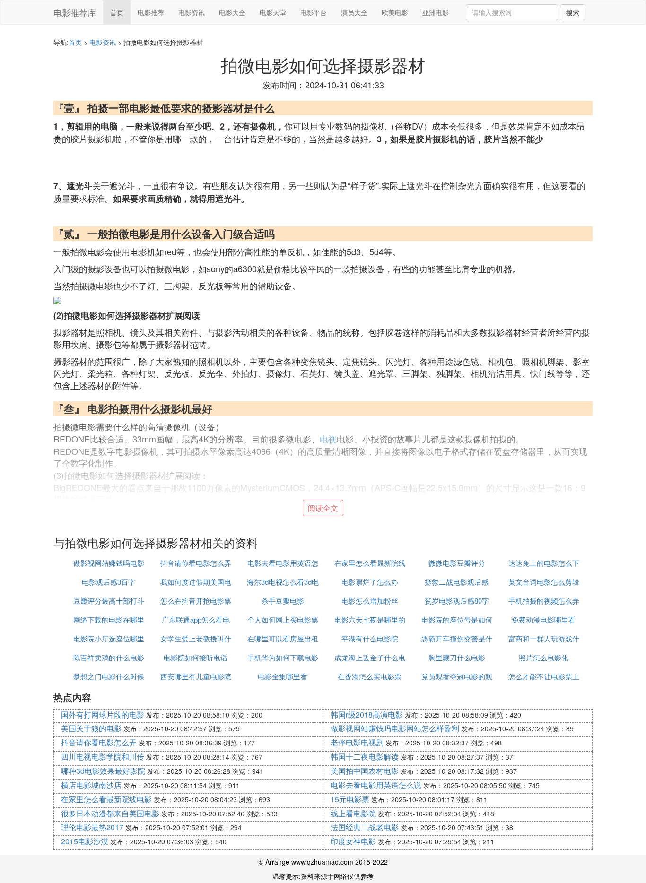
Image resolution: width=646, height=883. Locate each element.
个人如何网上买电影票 (282, 619)
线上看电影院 (353, 813)
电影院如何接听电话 (195, 657)
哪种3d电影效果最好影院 (103, 770)
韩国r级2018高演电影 (367, 714)
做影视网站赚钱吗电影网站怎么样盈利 (395, 728)
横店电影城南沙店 (91, 784)
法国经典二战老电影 (365, 827)
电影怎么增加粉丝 (369, 601)
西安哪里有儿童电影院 (195, 676)
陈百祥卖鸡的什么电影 (108, 657)
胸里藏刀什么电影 (456, 657)
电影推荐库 (74, 12)
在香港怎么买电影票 (370, 676)
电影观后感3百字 (108, 582)
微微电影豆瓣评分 (456, 563)
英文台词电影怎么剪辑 (543, 582)
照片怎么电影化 (543, 657)
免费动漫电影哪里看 (544, 619)
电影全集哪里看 (282, 676)
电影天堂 (273, 12)
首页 (116, 12)
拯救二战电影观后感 (457, 582)
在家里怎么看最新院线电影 (106, 799)
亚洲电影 (435, 12)
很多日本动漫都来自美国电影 (110, 813)
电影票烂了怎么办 (369, 582)
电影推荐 (151, 12)
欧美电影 (395, 12)
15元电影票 (350, 799)
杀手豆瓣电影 (283, 601)
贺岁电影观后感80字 (457, 601)
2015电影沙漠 (84, 841)
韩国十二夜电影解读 (365, 756)
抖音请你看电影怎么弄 (195, 563)
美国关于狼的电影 (91, 728)
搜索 (572, 12)
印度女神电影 (353, 841)
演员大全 (354, 12)
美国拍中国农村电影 (365, 770)
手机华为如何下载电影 (282, 657)
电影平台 (313, 12)
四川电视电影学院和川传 (102, 756)
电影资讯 (191, 12)
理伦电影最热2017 (92, 827)
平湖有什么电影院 (369, 638)
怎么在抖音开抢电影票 (195, 601)
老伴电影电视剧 (357, 742)
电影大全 (232, 12)
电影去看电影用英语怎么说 (376, 784)
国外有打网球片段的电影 (102, 714)
